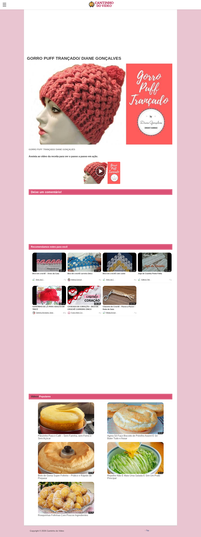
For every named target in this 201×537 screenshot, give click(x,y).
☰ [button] (4, 4)
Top (147, 530)
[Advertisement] (100, 32)
